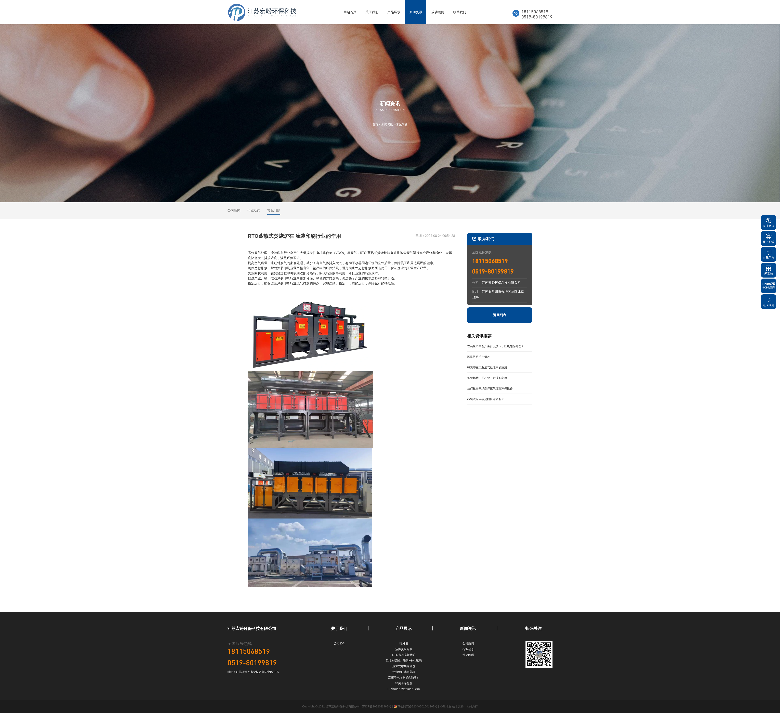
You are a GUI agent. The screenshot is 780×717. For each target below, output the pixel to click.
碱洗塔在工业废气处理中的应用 (487, 367)
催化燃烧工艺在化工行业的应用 (487, 378)
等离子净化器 (403, 683)
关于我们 (371, 12)
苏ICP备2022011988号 (376, 706)
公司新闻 (234, 210)
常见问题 (401, 124)
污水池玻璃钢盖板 (403, 672)
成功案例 (437, 12)
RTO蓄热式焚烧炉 (403, 654)
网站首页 (349, 12)
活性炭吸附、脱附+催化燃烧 (404, 660)
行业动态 (253, 210)
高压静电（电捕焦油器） (403, 677)
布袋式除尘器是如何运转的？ (485, 399)
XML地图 (445, 706)
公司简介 (339, 643)
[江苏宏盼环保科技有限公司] (262, 12)
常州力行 (472, 706)
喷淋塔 (404, 643)
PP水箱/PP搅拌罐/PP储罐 (404, 689)
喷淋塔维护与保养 (478, 356)
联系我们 (459, 12)
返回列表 (499, 315)
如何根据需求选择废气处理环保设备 (490, 388)
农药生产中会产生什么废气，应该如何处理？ (495, 346)
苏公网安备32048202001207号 (417, 706)
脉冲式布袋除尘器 (403, 666)
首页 (375, 124)
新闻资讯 (415, 12)
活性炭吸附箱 (403, 649)
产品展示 (393, 12)
